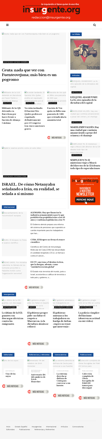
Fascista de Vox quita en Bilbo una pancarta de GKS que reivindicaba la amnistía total (56, 114)
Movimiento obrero (63, 307)
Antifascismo (10, 307)
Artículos (76, 92)
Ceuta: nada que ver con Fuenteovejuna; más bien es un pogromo (29, 75)
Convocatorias (63, 371)
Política (7, 103)
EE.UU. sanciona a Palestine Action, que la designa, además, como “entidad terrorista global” (47, 264)
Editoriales (10, 371)
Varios (32, 307)
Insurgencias (37, 427)
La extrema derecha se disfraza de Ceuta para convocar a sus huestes (63, 380)
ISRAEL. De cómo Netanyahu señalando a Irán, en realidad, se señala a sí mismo (30, 189)
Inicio (8, 427)
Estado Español (21, 427)
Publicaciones (87, 371)
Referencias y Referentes (36, 371)
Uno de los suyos (11, 375)
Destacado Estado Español (16, 62)
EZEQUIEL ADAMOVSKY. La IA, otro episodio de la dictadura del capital (84, 100)
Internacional (51, 427)
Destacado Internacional (15, 176)
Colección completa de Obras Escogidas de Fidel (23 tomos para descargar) (88, 381)
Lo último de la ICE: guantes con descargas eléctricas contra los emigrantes (12, 318)
